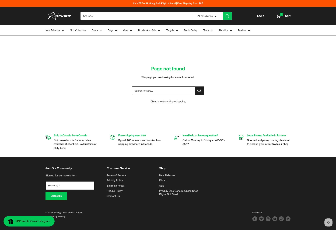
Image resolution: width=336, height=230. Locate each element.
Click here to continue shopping (168, 101)
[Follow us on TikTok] (281, 218)
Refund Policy (115, 191)
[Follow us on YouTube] (274, 218)
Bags (110, 30)
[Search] (227, 16)
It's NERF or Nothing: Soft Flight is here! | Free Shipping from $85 (168, 3)
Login (260, 16)
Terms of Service (116, 175)
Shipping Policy (115, 185)
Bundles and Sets (147, 30)
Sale (161, 185)
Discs (95, 30)
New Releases (53, 30)
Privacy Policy (115, 180)
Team (206, 30)
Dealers (242, 30)
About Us (223, 30)
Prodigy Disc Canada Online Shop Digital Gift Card (178, 192)
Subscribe (56, 195)
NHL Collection (78, 30)
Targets (170, 30)
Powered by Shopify (55, 216)
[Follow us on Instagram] (268, 218)
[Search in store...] (199, 90)
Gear (125, 30)
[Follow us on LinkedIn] (288, 218)
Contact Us (113, 196)
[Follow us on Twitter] (261, 218)
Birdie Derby (190, 30)
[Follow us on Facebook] (254, 218)
